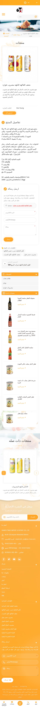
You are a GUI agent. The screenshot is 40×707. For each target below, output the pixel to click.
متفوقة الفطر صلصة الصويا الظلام (26, 299)
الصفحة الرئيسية (6, 35)
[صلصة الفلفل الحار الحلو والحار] (10, 353)
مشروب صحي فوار (30, 254)
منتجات (4, 577)
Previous (4, 473)
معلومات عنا (5, 573)
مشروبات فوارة (17, 35)
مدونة (3, 592)
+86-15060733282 (11, 544)
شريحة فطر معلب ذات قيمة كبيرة (27, 382)
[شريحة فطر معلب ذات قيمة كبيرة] (10, 386)
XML (3, 596)
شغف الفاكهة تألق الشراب (12, 254)
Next (36, 473)
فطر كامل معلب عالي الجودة (27, 364)
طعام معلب (6, 278)
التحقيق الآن (9, 113)
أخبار (3, 580)
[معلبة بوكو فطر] (10, 419)
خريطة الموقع (6, 588)
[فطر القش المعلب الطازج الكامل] (10, 402)
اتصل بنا (4, 584)
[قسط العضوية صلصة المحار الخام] (10, 320)
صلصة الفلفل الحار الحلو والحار (25, 349)
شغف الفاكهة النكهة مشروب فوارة (22, 206)
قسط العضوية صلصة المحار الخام (26, 316)
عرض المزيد (21, 304)
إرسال (6, 680)
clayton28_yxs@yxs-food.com (25, 539)
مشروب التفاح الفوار (8, 621)
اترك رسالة (20, 703)
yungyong (23, 686)
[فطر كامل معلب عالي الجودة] (10, 369)
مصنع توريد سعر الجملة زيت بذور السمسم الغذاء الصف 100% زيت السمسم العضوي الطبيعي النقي (26, 333)
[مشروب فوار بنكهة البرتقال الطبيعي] (20, 466)
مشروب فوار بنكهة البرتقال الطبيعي (20, 487)
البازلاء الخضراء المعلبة (8, 633)
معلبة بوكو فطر (22, 413)
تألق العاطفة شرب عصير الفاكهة (14, 251)
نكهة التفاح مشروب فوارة (9, 629)
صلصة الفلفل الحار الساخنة (10, 606)
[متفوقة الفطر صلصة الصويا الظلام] (10, 303)
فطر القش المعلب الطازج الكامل (26, 398)
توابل (4, 283)
